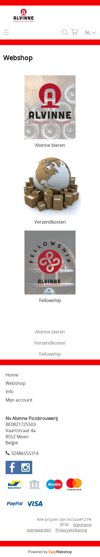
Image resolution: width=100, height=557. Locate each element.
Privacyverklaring (71, 530)
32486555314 (25, 453)
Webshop (16, 383)
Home (12, 375)
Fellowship (50, 354)
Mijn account (19, 400)
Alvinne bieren (50, 332)
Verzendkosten (50, 343)
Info (10, 391)
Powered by (50, 551)
